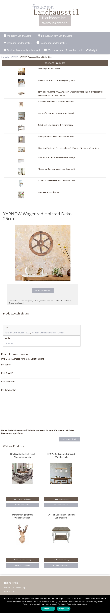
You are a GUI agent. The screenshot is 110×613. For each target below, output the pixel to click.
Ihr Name (6, 364)
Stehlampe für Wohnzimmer (50, 69)
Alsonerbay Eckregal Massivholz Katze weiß (56, 169)
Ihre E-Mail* (7, 373)
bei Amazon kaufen (43, 290)
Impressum (9, 591)
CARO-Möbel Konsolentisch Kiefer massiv (55, 125)
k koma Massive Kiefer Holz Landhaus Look (56, 180)
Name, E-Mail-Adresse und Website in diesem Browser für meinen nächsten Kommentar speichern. (37, 432)
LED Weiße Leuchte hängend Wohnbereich (56, 113)
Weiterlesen (63, 609)
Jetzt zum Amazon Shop (61, 565)
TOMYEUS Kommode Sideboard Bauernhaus (57, 101)
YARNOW (14, 57)
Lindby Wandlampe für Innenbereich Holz (56, 136)
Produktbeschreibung (22, 499)
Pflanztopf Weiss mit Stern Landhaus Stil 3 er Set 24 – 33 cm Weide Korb (68, 148)
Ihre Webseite (7, 381)
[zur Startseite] (55, 9)
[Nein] (106, 604)
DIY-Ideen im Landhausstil (49, 192)
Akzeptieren (48, 609)
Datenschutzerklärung (14, 587)
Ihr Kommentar (8, 390)
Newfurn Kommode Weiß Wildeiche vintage (56, 157)
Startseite (5, 57)
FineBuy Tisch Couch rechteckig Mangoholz (56, 80)
